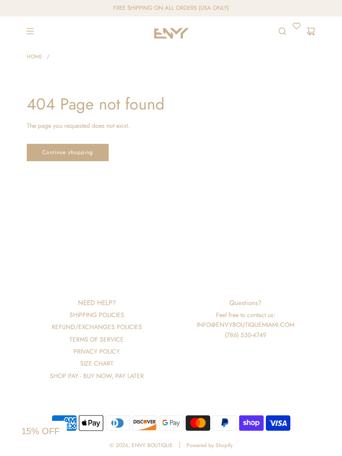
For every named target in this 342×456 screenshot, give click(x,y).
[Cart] (311, 31)
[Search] (282, 31)
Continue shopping (67, 152)
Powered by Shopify (209, 445)
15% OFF (40, 431)
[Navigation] (30, 31)
